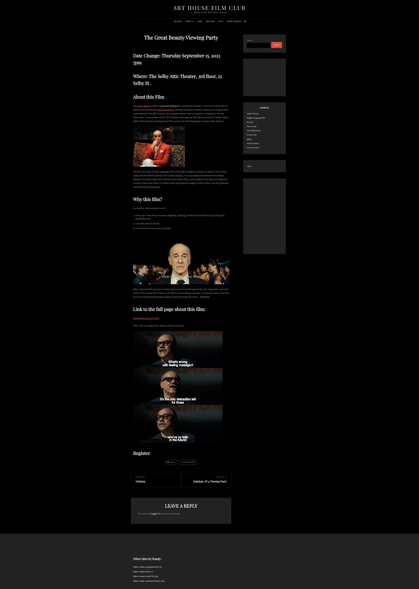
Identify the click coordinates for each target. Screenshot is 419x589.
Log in (249, 166)
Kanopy (250, 122)
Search (250, 40)
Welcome (178, 21)
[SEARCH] (245, 21)
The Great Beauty (142, 105)
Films (199, 21)
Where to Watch (234, 21)
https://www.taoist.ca (143, 571)
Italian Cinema (253, 113)
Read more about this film (146, 318)
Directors (210, 21)
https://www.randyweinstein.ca (147, 567)
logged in (155, 513)
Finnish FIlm (252, 135)
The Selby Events (254, 130)
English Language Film (256, 118)
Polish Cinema (253, 143)
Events (188, 21)
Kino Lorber (252, 126)
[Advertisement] (263, 77)
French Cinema (253, 147)
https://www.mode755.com (145, 576)
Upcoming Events (188, 462)
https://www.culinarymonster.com (149, 581)
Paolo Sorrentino (165, 109)
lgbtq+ (249, 139)
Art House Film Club (209, 7)
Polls (221, 21)
